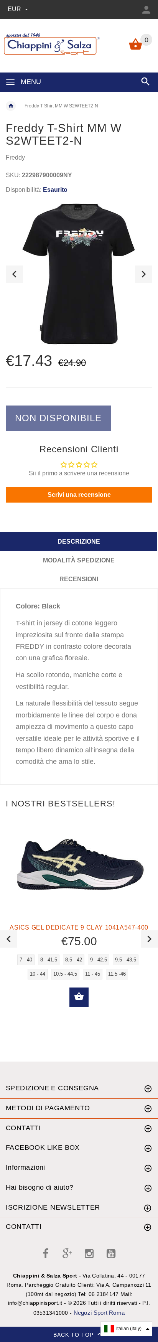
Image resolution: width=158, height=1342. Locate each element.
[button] (126, 1328)
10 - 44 (37, 974)
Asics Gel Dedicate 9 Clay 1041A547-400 (79, 927)
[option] (79, 274)
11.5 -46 (117, 974)
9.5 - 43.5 (125, 960)
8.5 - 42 (73, 960)
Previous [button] (14, 274)
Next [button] (143, 274)
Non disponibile (58, 418)
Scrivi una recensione (79, 494)
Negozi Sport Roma (99, 1312)
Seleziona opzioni (79, 997)
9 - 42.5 (98, 960)
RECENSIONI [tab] (78, 579)
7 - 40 (26, 960)
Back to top (74, 1335)
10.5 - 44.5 (65, 974)
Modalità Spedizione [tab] (79, 560)
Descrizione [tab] (79, 541)
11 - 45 (92, 974)
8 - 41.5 (48, 960)
